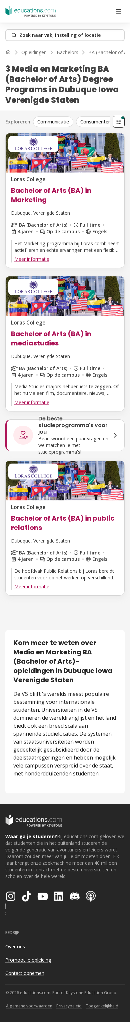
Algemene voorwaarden (29, 1006)
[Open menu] (119, 11)
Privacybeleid (69, 1006)
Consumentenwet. (100, 121)
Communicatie (53, 121)
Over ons (15, 946)
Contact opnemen (24, 973)
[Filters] (119, 122)
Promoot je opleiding (28, 960)
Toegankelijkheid (102, 1006)
